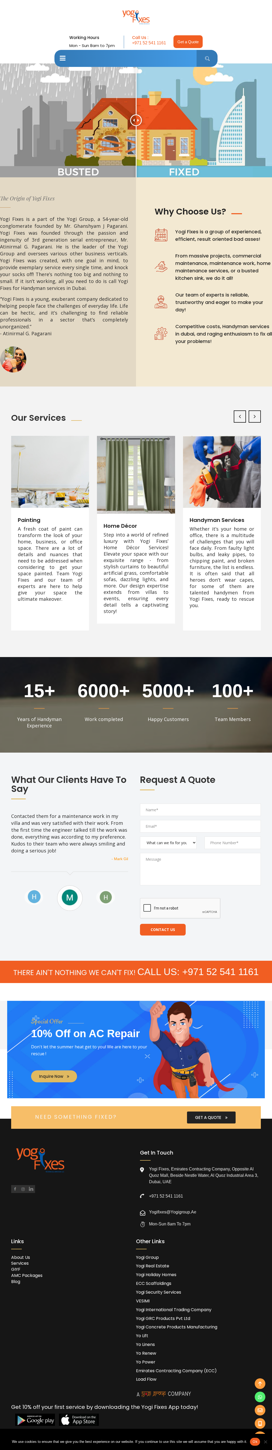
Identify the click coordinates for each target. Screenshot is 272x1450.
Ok (255, 1441)
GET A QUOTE (208, 1117)
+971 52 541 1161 (149, 43)
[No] (265, 1441)
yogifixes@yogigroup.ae (172, 1212)
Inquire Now (51, 1076)
